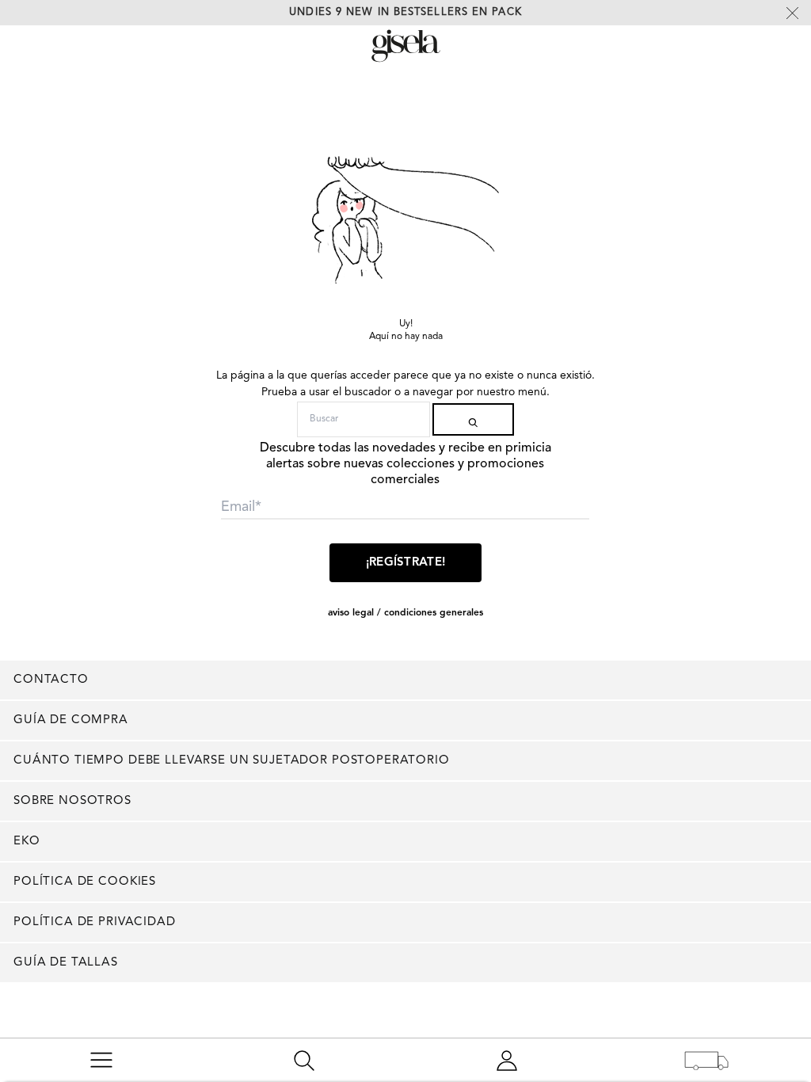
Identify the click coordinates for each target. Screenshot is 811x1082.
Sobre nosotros (72, 801)
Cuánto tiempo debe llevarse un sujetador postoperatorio (231, 761)
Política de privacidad (94, 922)
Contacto (51, 680)
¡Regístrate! (406, 563)
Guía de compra (70, 720)
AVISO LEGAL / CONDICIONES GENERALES (405, 613)
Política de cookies (84, 882)
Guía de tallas (65, 963)
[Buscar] (473, 419)
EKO (26, 842)
